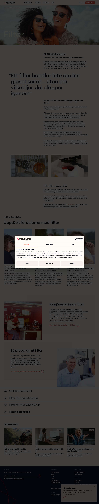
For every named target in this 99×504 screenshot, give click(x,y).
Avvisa (27, 263)
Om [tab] (73, 244)
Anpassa (48, 263)
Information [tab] (49, 244)
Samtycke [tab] (26, 244)
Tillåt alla (71, 263)
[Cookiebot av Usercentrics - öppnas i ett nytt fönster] (76, 239)
